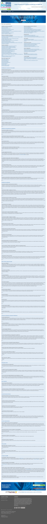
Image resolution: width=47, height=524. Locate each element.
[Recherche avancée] (45, 7)
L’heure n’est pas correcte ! (5, 37)
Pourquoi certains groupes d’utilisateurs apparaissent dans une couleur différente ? (34, 31)
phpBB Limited (21, 458)
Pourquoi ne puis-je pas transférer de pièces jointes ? (8, 51)
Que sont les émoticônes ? (5, 60)
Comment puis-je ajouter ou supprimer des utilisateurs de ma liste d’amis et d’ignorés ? (33, 40)
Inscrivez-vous (23, 20)
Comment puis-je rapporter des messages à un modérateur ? (9, 53)
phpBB (6, 511)
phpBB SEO (6, 516)
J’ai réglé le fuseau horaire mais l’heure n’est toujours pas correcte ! (10, 38)
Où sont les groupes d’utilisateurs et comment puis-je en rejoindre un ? (33, 29)
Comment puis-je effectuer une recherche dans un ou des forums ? (32, 43)
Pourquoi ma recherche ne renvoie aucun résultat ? (30, 44)
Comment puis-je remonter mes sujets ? (7, 56)
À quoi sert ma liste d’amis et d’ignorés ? (29, 39)
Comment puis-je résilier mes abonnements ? (29, 51)
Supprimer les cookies (5, 500)
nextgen (13, 512)
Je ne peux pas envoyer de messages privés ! (29, 35)
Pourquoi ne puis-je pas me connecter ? (7, 30)
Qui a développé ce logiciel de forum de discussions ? (30, 57)
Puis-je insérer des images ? (5, 61)
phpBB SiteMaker (3, 515)
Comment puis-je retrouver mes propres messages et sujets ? (31, 46)
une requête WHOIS (28, 469)
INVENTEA (10, 512)
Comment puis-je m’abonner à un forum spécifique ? (30, 50)
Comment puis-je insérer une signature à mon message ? (9, 47)
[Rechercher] (44, 7)
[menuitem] (3, 517)
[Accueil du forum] (6, 5)
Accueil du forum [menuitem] (4, 11)
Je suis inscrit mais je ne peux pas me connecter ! (8, 29)
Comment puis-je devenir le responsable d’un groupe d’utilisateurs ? (32, 30)
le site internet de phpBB (22, 154)
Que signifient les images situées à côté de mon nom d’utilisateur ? (10, 40)
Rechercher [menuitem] (9, 11)
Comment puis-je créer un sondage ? (6, 48)
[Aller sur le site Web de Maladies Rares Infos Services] (39, 489)
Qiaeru (10, 513)
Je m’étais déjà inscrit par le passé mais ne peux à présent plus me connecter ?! (12, 31)
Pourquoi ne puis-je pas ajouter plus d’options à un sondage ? (9, 49)
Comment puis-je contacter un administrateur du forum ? (31, 60)
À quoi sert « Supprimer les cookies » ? (6, 33)
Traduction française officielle (4, 513)
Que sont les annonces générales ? (6, 62)
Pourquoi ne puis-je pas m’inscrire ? (6, 28)
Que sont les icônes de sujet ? (5, 65)
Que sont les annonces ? (5, 63)
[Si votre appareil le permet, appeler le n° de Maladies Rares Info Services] (39, 485)
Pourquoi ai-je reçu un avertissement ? (6, 52)
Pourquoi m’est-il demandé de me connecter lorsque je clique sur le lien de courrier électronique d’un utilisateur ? (12, 43)
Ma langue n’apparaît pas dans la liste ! (6, 39)
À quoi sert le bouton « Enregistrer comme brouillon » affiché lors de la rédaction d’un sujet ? (12, 54)
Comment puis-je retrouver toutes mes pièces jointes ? (30, 54)
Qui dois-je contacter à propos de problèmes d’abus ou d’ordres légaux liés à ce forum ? (34, 59)
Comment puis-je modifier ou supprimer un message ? (8, 46)
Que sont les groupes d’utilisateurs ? (28, 28)
